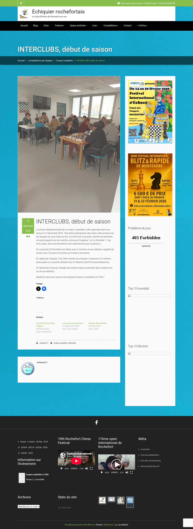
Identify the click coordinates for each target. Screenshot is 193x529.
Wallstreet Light (110, 524)
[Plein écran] (91, 468)
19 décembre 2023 (28, 226)
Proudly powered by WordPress (79, 524)
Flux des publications (150, 455)
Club (46, 25)
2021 (30, 447)
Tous (22, 442)
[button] (116, 464)
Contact (128, 25)
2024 (23, 453)
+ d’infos (141, 25)
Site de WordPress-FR (150, 466)
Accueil (24, 25)
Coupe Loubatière (64, 60)
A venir (30, 442)
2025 (30, 453)
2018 (38, 442)
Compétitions (110, 25)
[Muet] (86, 468)
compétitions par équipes (40, 60)
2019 (45, 442)
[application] (76, 460)
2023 (45, 447)
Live (94, 25)
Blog (35, 25)
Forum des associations (72, 323)
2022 (38, 447)
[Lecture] (61, 468)
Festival (59, 25)
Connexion (145, 449)
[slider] (114, 472)
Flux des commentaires (151, 461)
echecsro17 (43, 343)
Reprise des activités (97, 323)
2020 (23, 447)
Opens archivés (77, 25)
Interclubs (72, 343)
